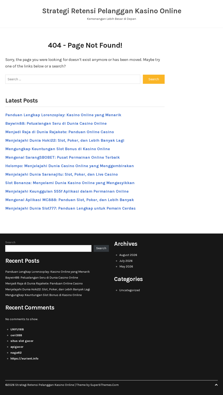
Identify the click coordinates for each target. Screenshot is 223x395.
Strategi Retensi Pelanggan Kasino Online (111, 11)
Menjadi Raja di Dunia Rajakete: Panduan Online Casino (59, 131)
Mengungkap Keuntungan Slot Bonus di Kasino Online (57, 148)
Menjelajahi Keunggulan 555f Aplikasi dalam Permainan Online (67, 191)
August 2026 (128, 255)
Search (10, 242)
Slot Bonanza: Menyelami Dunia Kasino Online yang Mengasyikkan (70, 182)
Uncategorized (129, 290)
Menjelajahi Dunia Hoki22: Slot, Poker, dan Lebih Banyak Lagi (64, 140)
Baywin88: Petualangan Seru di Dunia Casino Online (56, 123)
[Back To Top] (216, 385)
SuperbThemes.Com (104, 385)
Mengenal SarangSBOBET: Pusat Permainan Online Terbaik (62, 157)
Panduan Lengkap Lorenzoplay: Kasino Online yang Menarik (63, 115)
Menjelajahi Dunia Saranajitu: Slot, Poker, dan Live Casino (61, 174)
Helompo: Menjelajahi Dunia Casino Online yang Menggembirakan (69, 165)
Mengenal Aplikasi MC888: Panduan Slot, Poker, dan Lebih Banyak (69, 199)
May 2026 (126, 266)
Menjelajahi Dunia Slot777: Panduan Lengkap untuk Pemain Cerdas (70, 208)
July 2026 (126, 261)
